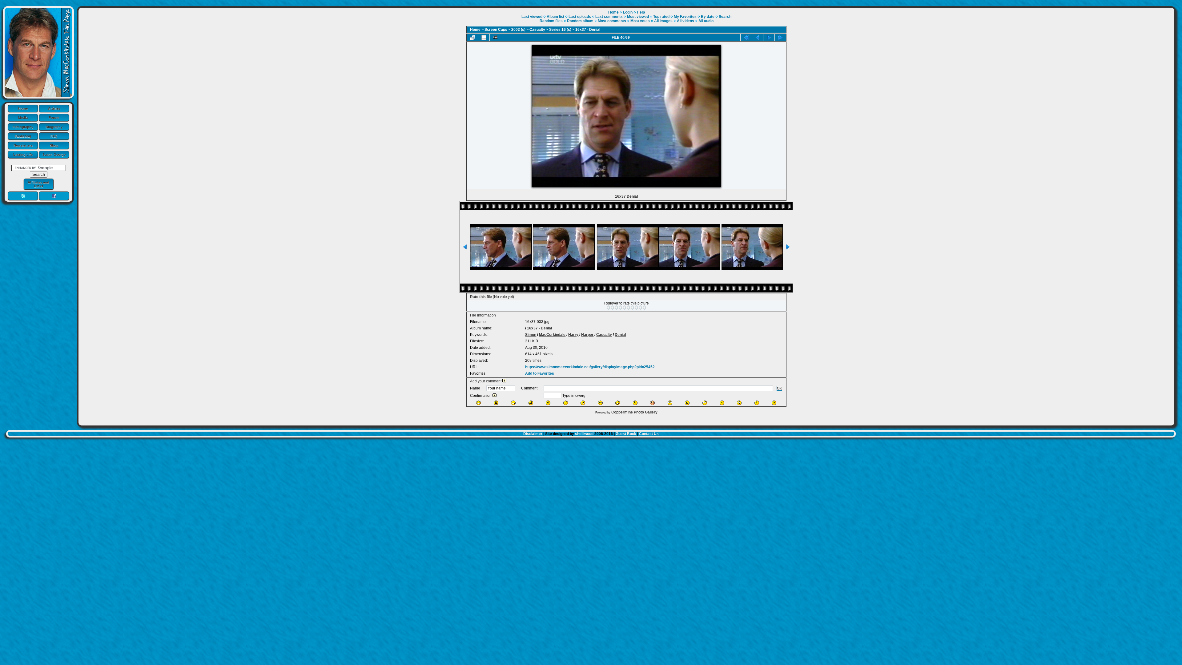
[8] (636, 307)
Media (23, 117)
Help (641, 12)
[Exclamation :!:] (756, 403)
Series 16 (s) (560, 29)
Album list (555, 16)
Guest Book (626, 434)
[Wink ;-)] (722, 403)
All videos (685, 21)
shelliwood (584, 434)
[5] (624, 307)
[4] (620, 307)
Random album (580, 21)
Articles (54, 108)
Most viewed (638, 16)
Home (23, 108)
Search (725, 16)
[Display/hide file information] (483, 37)
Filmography (23, 127)
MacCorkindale (552, 334)
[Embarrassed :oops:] (652, 403)
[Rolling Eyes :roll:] (704, 403)
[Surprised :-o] (617, 403)
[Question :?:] (774, 403)
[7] (632, 307)
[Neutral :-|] (548, 403)
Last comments (609, 16)
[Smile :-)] (531, 403)
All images (663, 21)
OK (779, 388)
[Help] (504, 381)
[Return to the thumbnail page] (472, 37)
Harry (573, 334)
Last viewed (531, 16)
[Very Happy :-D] (513, 403)
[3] (616, 307)
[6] (628, 307)
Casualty (537, 29)
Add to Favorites (539, 373)
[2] (612, 307)
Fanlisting (23, 136)
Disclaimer (532, 434)
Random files (551, 21)
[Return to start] (746, 37)
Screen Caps (495, 29)
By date (707, 16)
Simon (530, 334)
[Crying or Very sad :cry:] (583, 403)
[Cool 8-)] (600, 403)
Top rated (661, 16)
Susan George (54, 154)
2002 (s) (518, 29)
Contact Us (649, 434)
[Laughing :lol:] (478, 403)
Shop (54, 145)
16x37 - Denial (587, 29)
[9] (640, 307)
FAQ (54, 136)
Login (628, 12)
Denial (620, 334)
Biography (54, 127)
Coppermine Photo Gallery (634, 412)
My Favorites (685, 16)
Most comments (612, 21)
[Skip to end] (780, 37)
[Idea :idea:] (739, 403)
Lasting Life (23, 154)
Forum (54, 117)
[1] (608, 307)
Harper (587, 334)
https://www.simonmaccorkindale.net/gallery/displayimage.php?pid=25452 (590, 367)
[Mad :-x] (687, 403)
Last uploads (580, 16)
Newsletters (23, 145)
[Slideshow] (495, 37)
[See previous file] (757, 37)
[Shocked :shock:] (670, 403)
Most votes (640, 21)
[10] (644, 307)
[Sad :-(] (565, 403)
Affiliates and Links (38, 184)
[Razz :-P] (496, 403)
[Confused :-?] (635, 403)
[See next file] (768, 37)
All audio (706, 21)
